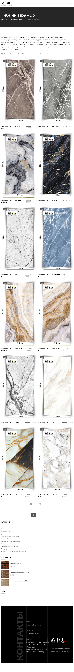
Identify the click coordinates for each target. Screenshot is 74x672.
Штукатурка (24, 596)
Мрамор (16, 596)
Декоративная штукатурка (10, 536)
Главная (4, 20)
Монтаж (9, 596)
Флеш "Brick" (15, 564)
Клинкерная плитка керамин (10, 541)
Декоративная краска (8, 534)
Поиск (33, 515)
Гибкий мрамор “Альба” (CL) (49, 422)
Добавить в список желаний (27, 119)
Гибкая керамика (6, 529)
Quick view (17, 119)
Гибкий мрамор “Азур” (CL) (48, 200)
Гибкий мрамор (6, 531)
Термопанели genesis (8, 544)
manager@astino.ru (33, 625)
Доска (3, 596)
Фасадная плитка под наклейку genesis (14, 551)
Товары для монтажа (8, 549)
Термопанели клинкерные (9, 546)
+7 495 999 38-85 (32, 634)
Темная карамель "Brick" (20, 572)
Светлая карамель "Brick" (20, 581)
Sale (2, 526)
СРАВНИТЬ (22, 119)
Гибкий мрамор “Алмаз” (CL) (12, 422)
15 (40, 504)
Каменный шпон (6, 539)
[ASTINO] (6, 4)
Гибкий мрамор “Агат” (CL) (48, 126)
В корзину (32, 119)
